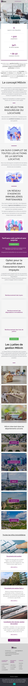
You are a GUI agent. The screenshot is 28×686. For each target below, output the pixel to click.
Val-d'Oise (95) (14, 500)
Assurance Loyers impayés (13, 661)
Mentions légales (14, 676)
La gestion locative (5, 661)
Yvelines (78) (14, 442)
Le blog (21, 660)
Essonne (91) (14, 520)
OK (14, 684)
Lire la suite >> (14, 567)
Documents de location (14, 556)
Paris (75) (14, 481)
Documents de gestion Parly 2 (14, 588)
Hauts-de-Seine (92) (14, 462)
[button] (26, 1)
